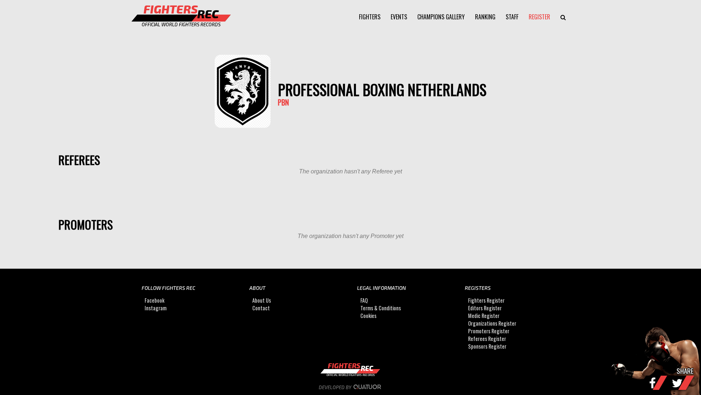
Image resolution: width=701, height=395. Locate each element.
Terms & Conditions (380, 307)
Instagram (155, 307)
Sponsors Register (487, 346)
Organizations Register (492, 323)
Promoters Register (488, 330)
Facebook (154, 300)
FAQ (364, 300)
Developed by (335, 387)
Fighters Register (486, 300)
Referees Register (487, 338)
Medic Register (483, 315)
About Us (261, 300)
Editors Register (485, 307)
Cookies (368, 315)
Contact (261, 307)
